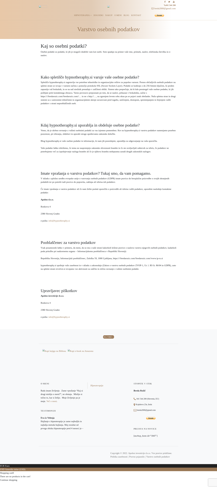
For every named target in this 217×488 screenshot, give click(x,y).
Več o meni (51, 401)
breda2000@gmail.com (165, 8)
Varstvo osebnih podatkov (158, 456)
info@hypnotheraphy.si (59, 220)
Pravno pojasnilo (137, 456)
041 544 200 (171, 5)
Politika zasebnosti (118, 456)
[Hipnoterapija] (108, 6)
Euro (7, 466)
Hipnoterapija (96, 385)
